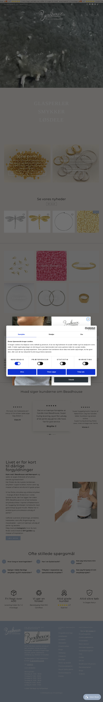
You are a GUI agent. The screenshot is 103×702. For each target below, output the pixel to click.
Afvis (22, 372)
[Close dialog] (88, 319)
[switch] (40, 363)
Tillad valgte (51, 372)
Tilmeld (71, 380)
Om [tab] (81, 334)
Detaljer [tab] (51, 334)
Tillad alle (80, 372)
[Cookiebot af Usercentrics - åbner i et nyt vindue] (86, 328)
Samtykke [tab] (21, 334)
